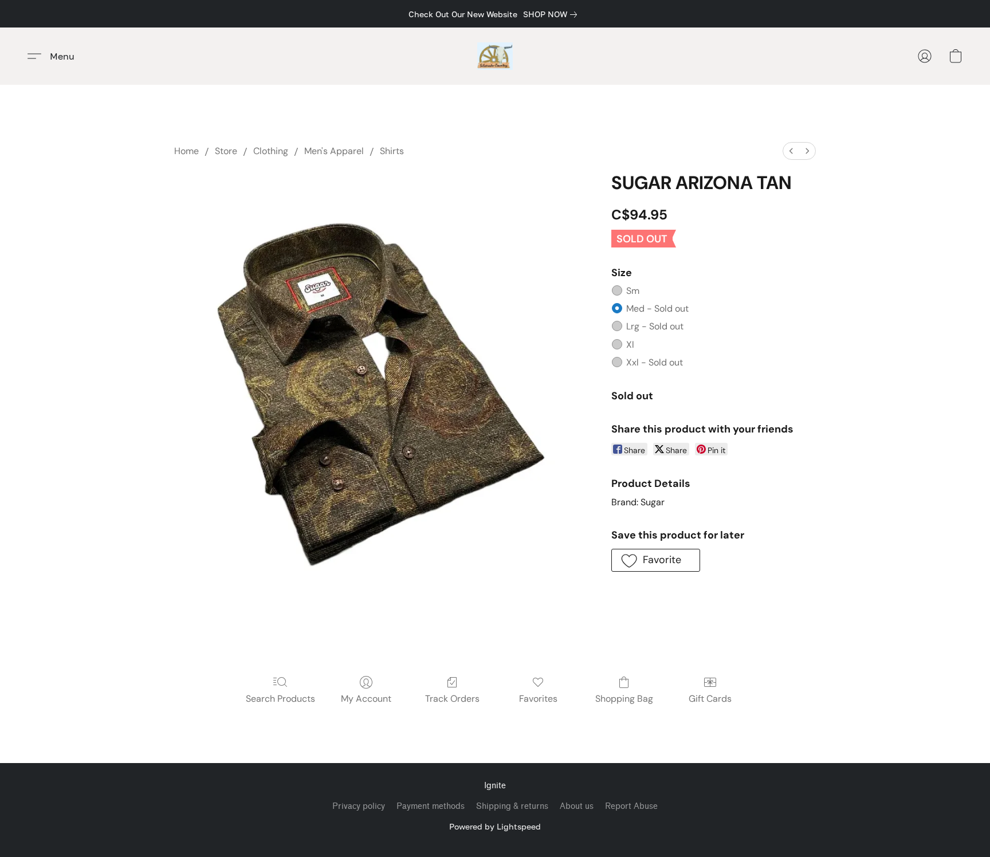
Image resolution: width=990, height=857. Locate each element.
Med (657, 308)
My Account (366, 699)
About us (577, 806)
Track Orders (452, 699)
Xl (630, 345)
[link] (552, 14)
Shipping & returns (512, 806)
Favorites (538, 699)
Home (186, 151)
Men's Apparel (334, 151)
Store (226, 151)
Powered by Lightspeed (495, 826)
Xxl (654, 362)
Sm (632, 291)
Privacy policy (358, 806)
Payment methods (430, 806)
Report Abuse (631, 806)
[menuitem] (791, 151)
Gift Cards (710, 699)
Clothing (270, 151)
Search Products (280, 699)
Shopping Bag (624, 699)
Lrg (654, 326)
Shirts (392, 151)
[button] (495, 56)
